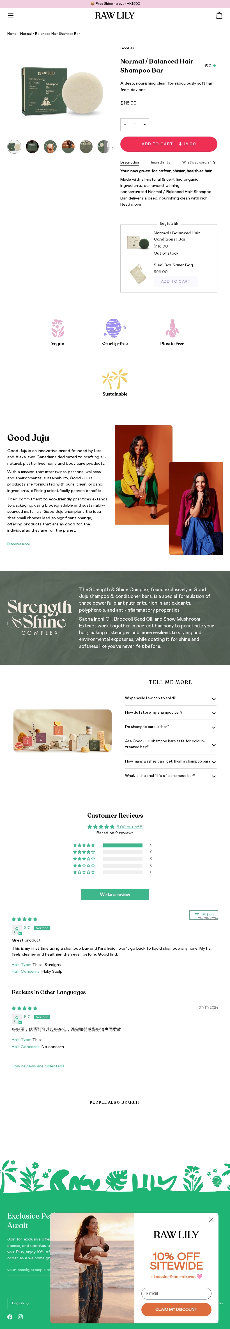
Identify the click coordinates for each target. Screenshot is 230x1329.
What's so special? (197, 162)
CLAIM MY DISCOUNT (176, 1310)
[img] (24, 919)
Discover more (18, 544)
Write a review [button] (115, 894)
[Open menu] (15, 15)
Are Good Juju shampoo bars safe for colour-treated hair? (165, 744)
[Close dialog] (211, 1220)
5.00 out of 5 (129, 827)
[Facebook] (9, 1316)
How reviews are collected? (38, 1066)
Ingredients (160, 162)
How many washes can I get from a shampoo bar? (168, 761)
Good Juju (128, 48)
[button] (84, 845)
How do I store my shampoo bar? (153, 713)
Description (129, 162)
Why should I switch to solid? (150, 698)
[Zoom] (61, 91)
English (18, 1303)
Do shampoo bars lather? (147, 727)
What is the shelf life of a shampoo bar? (160, 776)
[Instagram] (20, 1316)
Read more (130, 204)
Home (11, 34)
